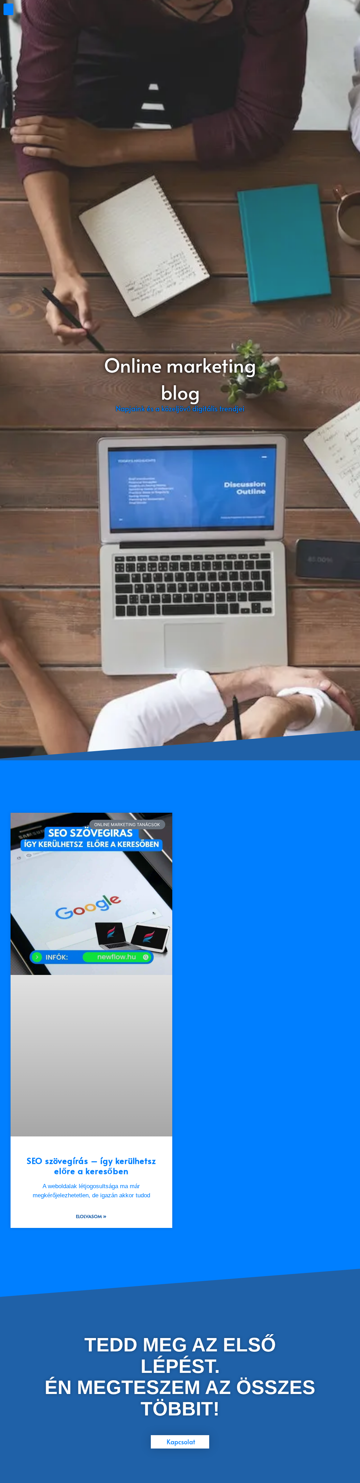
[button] (8, 9)
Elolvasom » (91, 1216)
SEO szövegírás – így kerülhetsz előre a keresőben (91, 1166)
